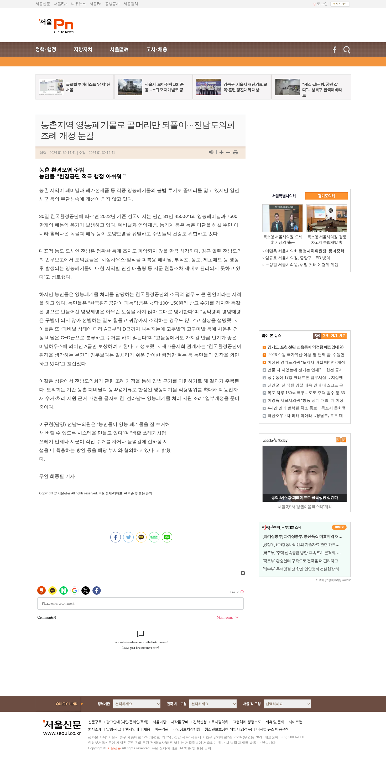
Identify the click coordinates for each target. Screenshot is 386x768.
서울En (95, 4)
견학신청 (200, 722)
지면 (125, 722)
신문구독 (95, 722)
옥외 (143, 722)
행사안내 (132, 729)
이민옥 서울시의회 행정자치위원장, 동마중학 (304, 251)
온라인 (134, 722)
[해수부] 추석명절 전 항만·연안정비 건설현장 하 (301, 569)
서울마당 (159, 722)
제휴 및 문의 (274, 722)
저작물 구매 (180, 722)
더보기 (339, 527)
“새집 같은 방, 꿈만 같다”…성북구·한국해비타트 (322, 89)
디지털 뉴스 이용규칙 (272, 729)
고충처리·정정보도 (247, 722)
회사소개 (95, 729)
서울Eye (60, 4)
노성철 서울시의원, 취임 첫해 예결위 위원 (301, 264)
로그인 (322, 4)
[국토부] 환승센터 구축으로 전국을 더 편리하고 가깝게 (306, 560)
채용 (146, 729)
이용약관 (161, 729)
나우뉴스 (78, 4)
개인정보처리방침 (186, 729)
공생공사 (112, 4)
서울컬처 (130, 4)
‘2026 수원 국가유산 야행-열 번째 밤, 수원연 (306, 354)
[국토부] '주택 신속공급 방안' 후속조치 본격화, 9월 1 (304, 552)
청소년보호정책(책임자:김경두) (228, 729)
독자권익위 (219, 722)
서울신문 (42, 4)
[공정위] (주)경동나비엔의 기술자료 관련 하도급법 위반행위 (310, 544)
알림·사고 (113, 729)
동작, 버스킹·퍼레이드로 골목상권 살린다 (304, 497)
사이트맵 (295, 722)
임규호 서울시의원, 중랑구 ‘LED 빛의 (297, 257)
